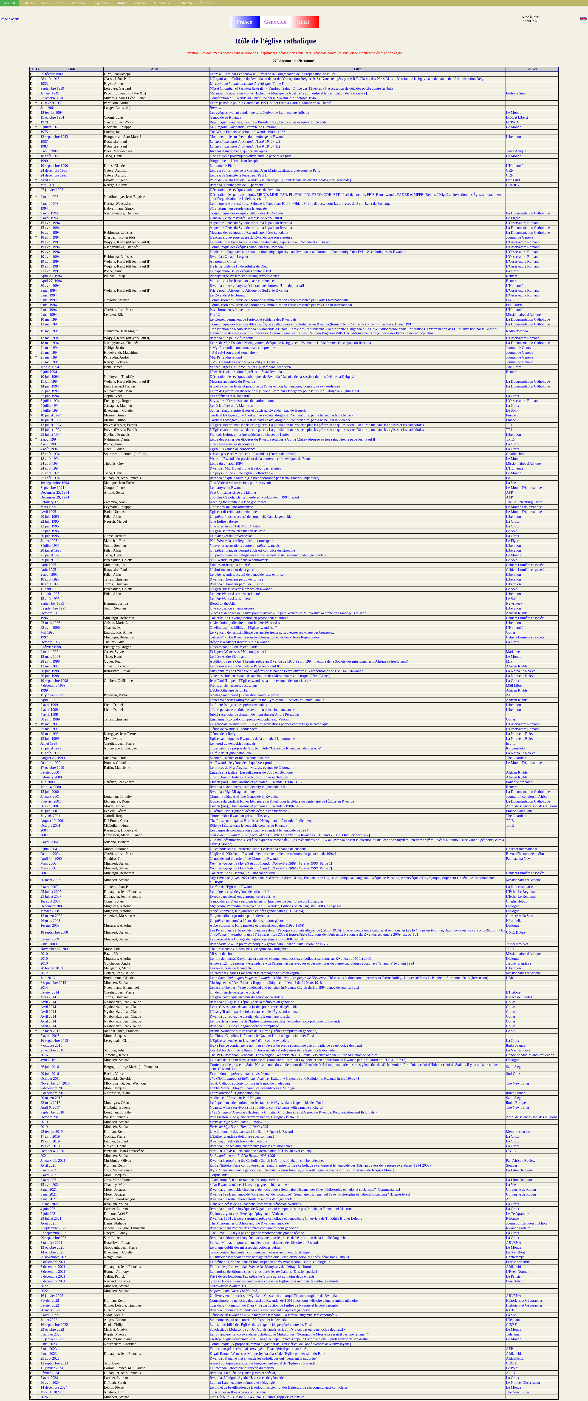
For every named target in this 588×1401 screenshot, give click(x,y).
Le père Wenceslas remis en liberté (235, 594)
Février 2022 (49, 1300)
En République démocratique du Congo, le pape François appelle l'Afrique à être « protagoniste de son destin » (290, 1339)
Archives (78, 3)
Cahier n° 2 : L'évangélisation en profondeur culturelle (249, 618)
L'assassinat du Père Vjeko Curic (233, 647)
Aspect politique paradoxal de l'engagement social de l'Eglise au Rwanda (262, 1363)
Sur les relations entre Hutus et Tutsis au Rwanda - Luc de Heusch (258, 410)
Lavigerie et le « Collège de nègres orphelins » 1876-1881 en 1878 (258, 939)
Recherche (185, 3)
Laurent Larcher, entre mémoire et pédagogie (242, 1382)
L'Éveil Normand (518, 1271)
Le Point (512, 1368)
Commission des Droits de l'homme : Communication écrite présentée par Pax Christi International (281, 305)
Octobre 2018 (50, 1117)
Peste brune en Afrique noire (230, 310)
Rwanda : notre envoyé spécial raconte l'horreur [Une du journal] (257, 286)
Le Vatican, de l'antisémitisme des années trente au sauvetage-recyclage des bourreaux (272, 632)
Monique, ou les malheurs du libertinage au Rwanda (247, 137)
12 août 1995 (49, 599)
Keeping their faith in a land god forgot (238, 502)
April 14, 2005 (51, 858)
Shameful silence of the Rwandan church (239, 758)
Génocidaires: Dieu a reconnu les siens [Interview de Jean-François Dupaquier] (267, 901)
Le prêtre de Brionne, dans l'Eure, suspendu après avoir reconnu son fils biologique (270, 1262)
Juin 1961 (47, 108)
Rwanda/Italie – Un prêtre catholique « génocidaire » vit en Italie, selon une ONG (269, 944)
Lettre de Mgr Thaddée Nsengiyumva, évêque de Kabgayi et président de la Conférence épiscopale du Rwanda (290, 343)
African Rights (516, 613)
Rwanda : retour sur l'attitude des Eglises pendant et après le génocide (260, 1310)
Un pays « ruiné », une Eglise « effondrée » (241, 473)
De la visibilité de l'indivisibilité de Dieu (239, 266)
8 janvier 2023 (50, 1334)
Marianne (513, 652)
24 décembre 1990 (53, 170)
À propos (207, 3)
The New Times (517, 1083)
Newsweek (514, 603)
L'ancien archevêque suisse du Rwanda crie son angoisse (251, 237)
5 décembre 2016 (52, 1093)
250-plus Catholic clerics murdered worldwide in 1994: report (254, 497)
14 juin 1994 (49, 386)
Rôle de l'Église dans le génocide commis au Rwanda (248, 825)
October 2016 (50, 1078)
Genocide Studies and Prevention (530, 1055)
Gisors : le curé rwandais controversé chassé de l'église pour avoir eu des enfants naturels (274, 1281)
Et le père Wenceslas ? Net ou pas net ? (238, 652)
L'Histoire (513, 992)
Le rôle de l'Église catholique (231, 753)
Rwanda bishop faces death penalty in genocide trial (247, 787)
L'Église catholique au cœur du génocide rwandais (246, 997)
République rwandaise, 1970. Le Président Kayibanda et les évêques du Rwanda (268, 122)
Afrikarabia (514, 1267)
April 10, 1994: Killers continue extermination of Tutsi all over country (261, 1151)
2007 (44, 873)
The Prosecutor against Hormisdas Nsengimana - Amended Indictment (261, 821)
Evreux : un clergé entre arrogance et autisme (242, 896)
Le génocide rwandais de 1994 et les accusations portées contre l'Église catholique (269, 724)
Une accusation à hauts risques (232, 608)
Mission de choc (221, 954)
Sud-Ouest (513, 1074)
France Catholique (519, 811)
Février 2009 (49, 939)
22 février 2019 (51, 1131)
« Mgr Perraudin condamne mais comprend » (242, 348)
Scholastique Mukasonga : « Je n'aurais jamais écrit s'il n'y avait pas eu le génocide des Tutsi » (278, 1329)
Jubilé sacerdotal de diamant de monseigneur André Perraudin (254, 714)
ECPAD (512, 122)
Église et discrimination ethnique (233, 512)
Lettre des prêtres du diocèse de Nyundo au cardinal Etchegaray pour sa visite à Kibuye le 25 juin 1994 (284, 391)
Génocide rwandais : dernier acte (233, 729)
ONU (510, 300)
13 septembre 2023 (54, 1363)
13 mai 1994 (49, 324)
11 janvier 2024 (51, 1368)
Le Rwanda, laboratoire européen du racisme (242, 1368)
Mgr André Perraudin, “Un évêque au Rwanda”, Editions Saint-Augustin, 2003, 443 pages (275, 906)
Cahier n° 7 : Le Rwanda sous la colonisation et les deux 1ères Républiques (264, 637)
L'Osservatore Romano (523, 223)
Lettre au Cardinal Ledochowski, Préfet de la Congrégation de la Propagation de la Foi (272, 74)
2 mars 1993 (49, 197)
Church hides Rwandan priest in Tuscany (239, 816)
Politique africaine (519, 782)
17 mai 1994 (49, 338)
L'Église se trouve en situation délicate (237, 531)
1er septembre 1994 (54, 483)
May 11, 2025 (50, 1392)
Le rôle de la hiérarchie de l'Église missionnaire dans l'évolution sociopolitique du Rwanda (275, 1021)
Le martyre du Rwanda (226, 488)
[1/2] (245, 146)
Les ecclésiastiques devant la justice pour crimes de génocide (253, 1007)
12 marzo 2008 (51, 916)
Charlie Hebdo (516, 454)
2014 (44, 987)
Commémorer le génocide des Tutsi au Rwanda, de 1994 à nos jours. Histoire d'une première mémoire (284, 1300)
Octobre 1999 (50, 763)
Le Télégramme (517, 1214)
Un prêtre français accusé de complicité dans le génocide (250, 516)
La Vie (511, 483)
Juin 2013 (47, 978)
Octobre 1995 (50, 613)
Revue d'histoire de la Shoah (526, 854)
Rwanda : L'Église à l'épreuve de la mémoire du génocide (252, 1002)
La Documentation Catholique (528, 213)
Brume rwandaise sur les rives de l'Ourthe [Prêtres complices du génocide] (263, 1031)
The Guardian (516, 758)
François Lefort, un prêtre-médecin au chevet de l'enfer (249, 434)
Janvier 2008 (49, 911)
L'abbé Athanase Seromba (229, 690)
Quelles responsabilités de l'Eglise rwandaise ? (243, 627)
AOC (510, 1199)
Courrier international (521, 849)
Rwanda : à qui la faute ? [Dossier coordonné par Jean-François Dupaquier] (264, 478)
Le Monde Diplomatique (524, 488)
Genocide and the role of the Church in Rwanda (244, 858)
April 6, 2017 (50, 1107)
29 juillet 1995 (50, 560)
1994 (44, 208)
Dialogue (512, 906)
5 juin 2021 (48, 1214)
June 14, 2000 (50, 787)
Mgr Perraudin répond (226, 357)
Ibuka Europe (516, 1103)
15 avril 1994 (50, 223)
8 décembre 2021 (52, 1271)
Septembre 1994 (52, 488)
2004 (44, 830)
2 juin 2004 (48, 849)
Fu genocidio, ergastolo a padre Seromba (239, 916)
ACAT (511, 1373)
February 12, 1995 (53, 502)
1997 (44, 637)
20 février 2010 (51, 968)
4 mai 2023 (48, 1353)
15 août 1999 (49, 753)
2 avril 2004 (49, 842)
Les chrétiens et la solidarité (230, 396)
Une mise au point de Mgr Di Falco (235, 526)
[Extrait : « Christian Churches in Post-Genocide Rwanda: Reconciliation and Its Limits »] (294, 1112)
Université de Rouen (521, 1189)
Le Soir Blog (515, 1252)
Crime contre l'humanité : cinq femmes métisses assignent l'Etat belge (260, 1252)
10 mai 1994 (49, 319)
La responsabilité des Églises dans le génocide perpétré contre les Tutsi (261, 1325)
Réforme (512, 1218)
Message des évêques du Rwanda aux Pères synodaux (249, 232)
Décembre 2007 (52, 906)
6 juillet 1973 (49, 127)
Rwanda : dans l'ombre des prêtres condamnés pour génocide (254, 1228)
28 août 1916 (49, 79)
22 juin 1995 (49, 521)
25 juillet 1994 (50, 434)
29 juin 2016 (49, 1074)
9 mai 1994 (48, 300)
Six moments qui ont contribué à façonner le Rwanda (248, 1320)
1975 (44, 132)
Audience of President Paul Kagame (236, 1098)
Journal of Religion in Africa (526, 796)
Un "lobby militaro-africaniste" (232, 507)
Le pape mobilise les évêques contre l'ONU (241, 271)
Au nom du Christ (223, 261)
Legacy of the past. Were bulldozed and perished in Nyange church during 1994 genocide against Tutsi (284, 987)
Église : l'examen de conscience (232, 449)
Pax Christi (514, 305)
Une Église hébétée (224, 521)
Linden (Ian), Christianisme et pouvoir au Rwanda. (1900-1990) (256, 806)
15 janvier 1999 (51, 695)
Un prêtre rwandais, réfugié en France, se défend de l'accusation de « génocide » (268, 555)
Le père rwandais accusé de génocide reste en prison (248, 574)
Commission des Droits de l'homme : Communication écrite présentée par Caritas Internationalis (279, 300)
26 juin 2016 (49, 1067)
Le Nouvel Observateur (523, 1382)
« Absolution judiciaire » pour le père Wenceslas (245, 623)
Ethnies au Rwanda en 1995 (230, 565)
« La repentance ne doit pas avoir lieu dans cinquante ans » (252, 710)
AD (509, 695)
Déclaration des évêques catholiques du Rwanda (245, 190)
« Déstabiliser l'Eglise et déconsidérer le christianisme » (250, 811)
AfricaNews (515, 1358)
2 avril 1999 (49, 705)
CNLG (511, 1151)
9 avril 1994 (49, 213)
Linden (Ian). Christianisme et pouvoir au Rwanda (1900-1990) (256, 782)
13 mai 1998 (49, 666)
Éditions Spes (516, 93)
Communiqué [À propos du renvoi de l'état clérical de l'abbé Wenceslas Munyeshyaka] (280, 1344)
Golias (510, 632)
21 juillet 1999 (50, 748)
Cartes (60, 3)
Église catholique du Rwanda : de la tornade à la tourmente (252, 738)
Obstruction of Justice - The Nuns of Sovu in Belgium (249, 777)
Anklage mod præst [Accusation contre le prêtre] (245, 695)
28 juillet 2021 (50, 1218)
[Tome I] (247, 83)
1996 (44, 618)
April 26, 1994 (51, 276)
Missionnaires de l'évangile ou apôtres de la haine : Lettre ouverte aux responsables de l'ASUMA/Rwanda (286, 671)
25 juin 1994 (49, 391)
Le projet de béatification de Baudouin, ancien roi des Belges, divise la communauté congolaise (279, 1387)
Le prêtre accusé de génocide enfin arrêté (239, 892)
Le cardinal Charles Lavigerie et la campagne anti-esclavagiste (255, 973)
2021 (44, 1156)
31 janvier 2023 (51, 1339)
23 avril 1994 (50, 271)
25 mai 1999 (49, 729)
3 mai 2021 (48, 1189)
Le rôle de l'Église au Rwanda (231, 887)
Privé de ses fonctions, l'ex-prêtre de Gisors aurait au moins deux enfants (262, 1276)
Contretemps (515, 1257)
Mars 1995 (48, 507)
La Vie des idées (518, 1050)
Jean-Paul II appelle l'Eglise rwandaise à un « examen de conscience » (260, 681)
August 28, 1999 (52, 758)
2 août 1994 (49, 439)
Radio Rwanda (517, 331)
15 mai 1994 (49, 331)
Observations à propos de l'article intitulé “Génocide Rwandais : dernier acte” (266, 748)
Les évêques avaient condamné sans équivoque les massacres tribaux (259, 112)
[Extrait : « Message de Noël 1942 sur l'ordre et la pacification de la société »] (288, 93)
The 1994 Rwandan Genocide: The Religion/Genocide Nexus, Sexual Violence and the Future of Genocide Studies (293, 1055)
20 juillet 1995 (50, 550)
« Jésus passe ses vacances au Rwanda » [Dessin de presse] (253, 454)
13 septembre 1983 (54, 137)
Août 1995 (48, 565)
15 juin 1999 (49, 738)
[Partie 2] (271, 868)
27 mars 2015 (50, 1031)
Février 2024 (49, 1373)
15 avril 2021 (50, 1185)
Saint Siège (514, 1067)
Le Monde (513, 112)
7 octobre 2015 (51, 1045)
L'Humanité (514, 166)
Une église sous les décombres (232, 444)
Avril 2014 (48, 1002)
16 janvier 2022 (51, 1296)
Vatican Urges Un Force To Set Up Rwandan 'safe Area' (250, 367)
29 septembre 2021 (54, 1238)
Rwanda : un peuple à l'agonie (232, 338)
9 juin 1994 (48, 372)
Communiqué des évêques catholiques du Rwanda (246, 213)
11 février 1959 (51, 103)
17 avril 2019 (50, 1136)
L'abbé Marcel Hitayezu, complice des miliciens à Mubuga (252, 1088)
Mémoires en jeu (518, 1131)
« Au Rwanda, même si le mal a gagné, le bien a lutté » (250, 1185)
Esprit (510, 743)
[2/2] (245, 141)
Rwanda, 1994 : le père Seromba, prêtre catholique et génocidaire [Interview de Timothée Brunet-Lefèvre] (286, 1218)
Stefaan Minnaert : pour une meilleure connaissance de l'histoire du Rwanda (264, 1242)
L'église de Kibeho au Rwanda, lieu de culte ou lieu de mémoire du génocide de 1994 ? (273, 854)
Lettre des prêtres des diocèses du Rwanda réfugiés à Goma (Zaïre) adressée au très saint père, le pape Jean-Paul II (292, 439)
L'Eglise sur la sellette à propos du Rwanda (241, 589)
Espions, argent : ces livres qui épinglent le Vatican (246, 1214)
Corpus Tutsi (219, 1175)
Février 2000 (49, 772)
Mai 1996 (47, 632)
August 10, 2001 (52, 821)
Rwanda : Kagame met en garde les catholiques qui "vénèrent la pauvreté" (263, 1358)
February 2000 (51, 777)
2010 (44, 954)
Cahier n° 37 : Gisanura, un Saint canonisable (243, 873)
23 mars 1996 (50, 623)
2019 (44, 1122)
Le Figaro (513, 218)
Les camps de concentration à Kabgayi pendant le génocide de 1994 (259, 830)
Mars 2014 (48, 997)
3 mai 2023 (48, 1349)
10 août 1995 (49, 579)
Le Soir (511, 410)
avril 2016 (47, 1060)
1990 (44, 161)
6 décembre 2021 (52, 1267)
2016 (44, 1055)
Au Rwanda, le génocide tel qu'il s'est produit (242, 763)
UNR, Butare (516, 932)
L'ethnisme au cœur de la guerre (233, 570)
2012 (44, 973)
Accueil (9, 3)
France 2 (512, 415)
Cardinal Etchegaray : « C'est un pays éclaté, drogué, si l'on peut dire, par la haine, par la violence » (281, 415)
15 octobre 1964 (52, 117)
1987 (44, 141)
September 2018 (52, 1112)
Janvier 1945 (49, 93)
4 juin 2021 (48, 1209)
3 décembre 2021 (52, 1262)
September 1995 (52, 603)
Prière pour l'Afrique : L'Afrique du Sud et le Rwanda (249, 290)
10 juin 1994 (49, 377)
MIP (509, 661)
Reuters (511, 276)
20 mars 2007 (50, 880)
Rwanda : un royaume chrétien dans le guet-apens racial (250, 1016)
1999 (44, 690)
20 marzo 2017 (51, 1098)
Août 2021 (48, 1223)
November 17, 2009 (55, 949)
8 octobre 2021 (51, 1242)
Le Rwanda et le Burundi (228, 295)
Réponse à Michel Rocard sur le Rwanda (239, 642)
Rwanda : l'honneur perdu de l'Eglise (236, 579)
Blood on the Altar (223, 603)
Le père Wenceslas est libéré (230, 599)
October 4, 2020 (52, 1151)
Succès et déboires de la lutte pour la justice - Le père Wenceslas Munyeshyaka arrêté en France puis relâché (288, 613)
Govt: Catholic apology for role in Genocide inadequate (250, 1083)
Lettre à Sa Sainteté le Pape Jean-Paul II (238, 175)
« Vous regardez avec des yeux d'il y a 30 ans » (244, 362)
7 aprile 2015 (49, 1036)
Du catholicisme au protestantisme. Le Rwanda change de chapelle (258, 849)
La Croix (512, 271)
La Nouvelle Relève (520, 671)
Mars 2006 (48, 863)
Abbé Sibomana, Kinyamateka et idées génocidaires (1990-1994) (257, 911)
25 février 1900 (51, 74)
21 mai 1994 (49, 348)
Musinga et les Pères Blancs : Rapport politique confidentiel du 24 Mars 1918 (266, 983)
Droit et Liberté (517, 117)
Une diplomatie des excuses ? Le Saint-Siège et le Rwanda (252, 1131)
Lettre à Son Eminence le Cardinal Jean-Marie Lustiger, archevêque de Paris (265, 170)
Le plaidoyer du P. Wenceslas (231, 536)
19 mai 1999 (49, 724)
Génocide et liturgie (224, 734)
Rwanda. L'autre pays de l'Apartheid (236, 185)
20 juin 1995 (49, 516)
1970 (44, 122)
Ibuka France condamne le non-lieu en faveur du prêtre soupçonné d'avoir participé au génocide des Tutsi (286, 1045)
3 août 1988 (49, 151)
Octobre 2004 (50, 854)
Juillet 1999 (48, 743)
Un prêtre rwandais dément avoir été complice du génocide (252, 550)
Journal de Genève (519, 237)
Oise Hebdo (514, 1281)
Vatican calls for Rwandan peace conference (242, 281)
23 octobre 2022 (52, 1329)
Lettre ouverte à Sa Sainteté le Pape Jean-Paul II (244, 666)
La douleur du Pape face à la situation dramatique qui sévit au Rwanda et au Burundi (271, 242)
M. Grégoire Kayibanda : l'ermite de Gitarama (243, 127)
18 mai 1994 (49, 343)
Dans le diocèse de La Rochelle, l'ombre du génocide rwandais (255, 1204)
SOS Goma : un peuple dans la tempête (238, 208)
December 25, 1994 (54, 492)
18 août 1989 (49, 156)
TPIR (510, 439)
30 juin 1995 (49, 536)
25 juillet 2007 (50, 892)
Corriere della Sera (519, 916)
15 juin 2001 (49, 811)
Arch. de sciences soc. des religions (531, 806)
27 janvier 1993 (51, 190)
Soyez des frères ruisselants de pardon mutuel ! (243, 401)
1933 (44, 83)
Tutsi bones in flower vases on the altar (238, 1392)
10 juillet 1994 (50, 415)
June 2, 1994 (49, 367)
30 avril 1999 (50, 719)
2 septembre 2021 (53, 1228)
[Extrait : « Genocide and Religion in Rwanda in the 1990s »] (284, 1078)
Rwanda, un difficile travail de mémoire (238, 1141)
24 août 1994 (49, 463)
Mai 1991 (47, 185)
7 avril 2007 (49, 887)
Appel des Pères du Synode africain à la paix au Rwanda (251, 223)
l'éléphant (513, 1320)
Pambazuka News (519, 858)
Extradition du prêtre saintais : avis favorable (242, 1074)
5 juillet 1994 (49, 401)
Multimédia (161, 3)
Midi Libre (514, 685)
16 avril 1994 (50, 232)
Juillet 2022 (48, 1320)
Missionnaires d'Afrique (523, 314)
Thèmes (140, 3)
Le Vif (510, 1031)
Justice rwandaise (518, 963)
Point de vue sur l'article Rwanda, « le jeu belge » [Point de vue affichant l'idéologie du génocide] (280, 180)
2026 (44, 1397)
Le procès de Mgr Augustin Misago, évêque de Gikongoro (252, 767)
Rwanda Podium (518, 1228)
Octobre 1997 (50, 642)
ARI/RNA (513, 1242)
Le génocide (101, 3)
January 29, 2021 (52, 1160)
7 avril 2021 (49, 1175)
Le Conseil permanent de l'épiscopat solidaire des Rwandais (253, 319)
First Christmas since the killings (233, 492)
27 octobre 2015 (52, 1050)
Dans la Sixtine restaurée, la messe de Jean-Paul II (246, 218)
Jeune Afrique (516, 151)
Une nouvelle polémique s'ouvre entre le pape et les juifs (250, 156)
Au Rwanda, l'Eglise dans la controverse (239, 560)
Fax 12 (215, 314)
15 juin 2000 (49, 792)
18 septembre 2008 (54, 932)
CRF (509, 170)
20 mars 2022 (50, 1310)
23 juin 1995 (49, 531)
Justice (122, 3)
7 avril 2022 (49, 1315)
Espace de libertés (519, 997)
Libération (513, 137)
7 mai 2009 (48, 944)
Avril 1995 (48, 512)
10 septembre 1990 (54, 166)
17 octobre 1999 (52, 767)
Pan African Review (520, 1160)
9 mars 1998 (49, 652)
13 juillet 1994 (50, 425)
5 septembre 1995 (53, 608)
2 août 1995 (49, 574)
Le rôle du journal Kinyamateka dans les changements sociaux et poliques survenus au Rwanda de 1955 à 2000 (290, 958)
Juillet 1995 (48, 541)
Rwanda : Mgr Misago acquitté (232, 792)
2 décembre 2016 (52, 1088)
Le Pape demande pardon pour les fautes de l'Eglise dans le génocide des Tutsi (266, 1103)
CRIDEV (513, 185)
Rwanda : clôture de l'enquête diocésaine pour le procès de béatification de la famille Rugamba (278, 1238)
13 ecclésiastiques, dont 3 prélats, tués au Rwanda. (246, 372)
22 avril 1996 (50, 627)
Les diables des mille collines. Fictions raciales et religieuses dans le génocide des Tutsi (272, 1050)
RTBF (510, 1310)
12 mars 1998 (50, 656)
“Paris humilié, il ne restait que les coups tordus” (245, 1180)
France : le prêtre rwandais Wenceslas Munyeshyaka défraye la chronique (263, 1267)
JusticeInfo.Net (517, 944)
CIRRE (511, 1325)
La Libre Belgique (519, 1170)
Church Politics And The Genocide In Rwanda (244, 796)
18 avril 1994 (50, 237)
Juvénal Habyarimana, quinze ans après (238, 151)
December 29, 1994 (54, 497)
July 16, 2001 (50, 816)
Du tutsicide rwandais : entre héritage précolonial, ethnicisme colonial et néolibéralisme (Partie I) (279, 1257)
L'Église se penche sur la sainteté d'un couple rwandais (249, 1040)
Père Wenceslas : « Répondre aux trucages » (242, 541)
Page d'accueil (11, 19)
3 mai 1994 (48, 290)
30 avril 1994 (50, 286)
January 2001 (50, 796)
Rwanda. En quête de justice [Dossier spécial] (243, 1373)
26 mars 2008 (50, 921)
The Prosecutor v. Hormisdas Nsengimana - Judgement (249, 949)
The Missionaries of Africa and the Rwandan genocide (249, 1223)
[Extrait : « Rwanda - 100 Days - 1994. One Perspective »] (290, 835)
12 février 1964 (51, 112)
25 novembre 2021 (54, 1257)
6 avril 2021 (49, 1170)
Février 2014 (49, 992)
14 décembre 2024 (53, 1387)
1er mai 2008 (49, 925)
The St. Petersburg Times (524, 502)
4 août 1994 (49, 444)
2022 (44, 1286)
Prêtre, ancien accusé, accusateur (233, 685)
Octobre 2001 (50, 825)
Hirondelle (513, 921)
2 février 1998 (50, 647)
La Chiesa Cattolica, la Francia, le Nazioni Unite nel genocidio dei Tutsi (262, 1036)
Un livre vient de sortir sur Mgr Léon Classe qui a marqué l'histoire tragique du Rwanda (273, 1296)
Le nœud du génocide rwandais (232, 743)
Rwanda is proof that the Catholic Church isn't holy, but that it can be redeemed (267, 1160)
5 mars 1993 (49, 203)
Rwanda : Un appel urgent (229, 257)
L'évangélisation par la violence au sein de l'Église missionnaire (255, 1012)
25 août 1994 (49, 473)
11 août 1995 (49, 589)
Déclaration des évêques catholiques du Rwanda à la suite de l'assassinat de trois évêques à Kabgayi (282, 377)
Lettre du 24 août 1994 (226, 463)
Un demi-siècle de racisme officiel (234, 992)
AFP (509, 492)
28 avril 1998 (50, 661)
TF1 (509, 425)
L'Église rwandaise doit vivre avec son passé (242, 1136)
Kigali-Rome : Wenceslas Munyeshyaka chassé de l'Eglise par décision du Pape (267, 1353)
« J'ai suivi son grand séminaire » (233, 352)
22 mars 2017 (50, 1103)
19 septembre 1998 (54, 681)
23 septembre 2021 (54, 1233)
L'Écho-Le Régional (521, 892)
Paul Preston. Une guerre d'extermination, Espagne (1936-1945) (256, 1117)
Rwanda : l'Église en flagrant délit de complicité (244, 1026)
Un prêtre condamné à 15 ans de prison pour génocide (249, 921)
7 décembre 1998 (52, 685)
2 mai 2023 (48, 1344)
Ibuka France (515, 1045)
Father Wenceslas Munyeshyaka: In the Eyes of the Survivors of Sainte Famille (267, 700)
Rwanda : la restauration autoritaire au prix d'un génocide (251, 1199)
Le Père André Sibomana (228, 656)
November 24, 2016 (55, 1083)
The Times (513, 367)
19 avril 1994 (50, 242)
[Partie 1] (271, 863)
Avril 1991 (48, 180)
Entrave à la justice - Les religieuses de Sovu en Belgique (251, 772)
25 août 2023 (49, 1358)
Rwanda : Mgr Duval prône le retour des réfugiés (245, 468)
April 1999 (48, 700)
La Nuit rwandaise (519, 887)
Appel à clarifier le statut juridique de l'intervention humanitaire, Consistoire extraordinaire (275, 386)
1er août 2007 (50, 901)
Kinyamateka (515, 748)
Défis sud (513, 180)
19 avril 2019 (50, 1141)
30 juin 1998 (49, 671)
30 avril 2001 (50, 806)
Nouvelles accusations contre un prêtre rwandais (245, 545)
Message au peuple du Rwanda (232, 381)
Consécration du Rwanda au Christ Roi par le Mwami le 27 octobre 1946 (263, 98)
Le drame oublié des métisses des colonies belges (245, 1247)
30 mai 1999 (49, 734)
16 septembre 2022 (54, 1325)
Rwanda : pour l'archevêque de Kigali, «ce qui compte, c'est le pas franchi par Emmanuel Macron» (281, 1209)
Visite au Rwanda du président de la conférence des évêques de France (261, 459)
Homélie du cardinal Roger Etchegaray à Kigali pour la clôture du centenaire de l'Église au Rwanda (282, 801)
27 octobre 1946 (52, 98)
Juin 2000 (47, 782)
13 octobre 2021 (52, 1247)
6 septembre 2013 (53, 983)
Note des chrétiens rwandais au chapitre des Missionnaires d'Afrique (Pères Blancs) (270, 676)
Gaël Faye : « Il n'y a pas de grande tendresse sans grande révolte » (258, 1233)
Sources (511, 1165)
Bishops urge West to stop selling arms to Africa (244, 276)
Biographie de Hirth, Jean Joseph (234, 161)
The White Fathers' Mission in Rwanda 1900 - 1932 (247, 132)
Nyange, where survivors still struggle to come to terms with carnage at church (266, 1107)
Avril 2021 (48, 1165)
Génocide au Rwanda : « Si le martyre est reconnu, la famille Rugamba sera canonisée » (273, 1315)
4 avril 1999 (49, 714)
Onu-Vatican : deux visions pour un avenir (240, 483)
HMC (510, 978)
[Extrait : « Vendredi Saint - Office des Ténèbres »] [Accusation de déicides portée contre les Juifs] (302, 88)
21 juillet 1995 (50, 555)
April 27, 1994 (51, 281)
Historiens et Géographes (524, 1300)
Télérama (513, 1334)
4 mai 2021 (48, 1199)
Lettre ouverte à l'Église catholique (235, 1093)
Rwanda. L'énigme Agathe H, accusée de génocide (247, 1378)
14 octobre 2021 (52, 1252)
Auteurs (28, 3)
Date (44, 3)
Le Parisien (514, 1276)
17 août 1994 (49, 454)
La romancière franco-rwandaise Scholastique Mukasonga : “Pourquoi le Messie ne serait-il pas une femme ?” (289, 1334)
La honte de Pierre (223, 166)
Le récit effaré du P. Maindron (231, 405)
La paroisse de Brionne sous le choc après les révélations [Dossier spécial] (263, 1271)
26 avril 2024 (50, 1382)
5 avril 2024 (49, 1378)
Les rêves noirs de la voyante (231, 968)
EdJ (509, 478)
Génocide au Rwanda (225, 117)
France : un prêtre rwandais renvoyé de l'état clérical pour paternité (258, 1349)
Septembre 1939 (52, 88)
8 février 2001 (50, 801)
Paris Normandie (518, 1262)
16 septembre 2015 (54, 1040)
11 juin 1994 (49, 381)
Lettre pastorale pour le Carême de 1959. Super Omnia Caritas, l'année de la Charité (270, 103)
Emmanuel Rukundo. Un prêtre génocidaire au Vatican (249, 719)
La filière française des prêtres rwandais (238, 705)
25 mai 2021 (49, 1204)
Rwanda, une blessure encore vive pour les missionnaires (251, 1146)
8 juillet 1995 (49, 545)
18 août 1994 (49, 459)
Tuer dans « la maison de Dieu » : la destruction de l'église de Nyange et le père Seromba (274, 1305)
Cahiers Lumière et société (525, 565)
